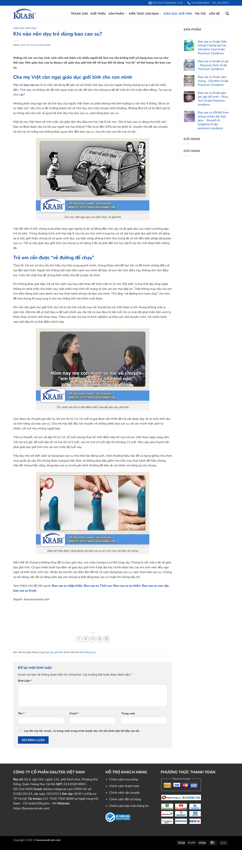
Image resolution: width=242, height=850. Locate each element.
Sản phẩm (116, 14)
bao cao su (31, 85)
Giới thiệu (98, 14)
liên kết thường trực (85, 652)
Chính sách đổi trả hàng (125, 799)
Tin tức (200, 14)
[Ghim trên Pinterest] (99, 639)
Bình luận (25, 681)
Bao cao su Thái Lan (98, 586)
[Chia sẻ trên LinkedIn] (106, 639)
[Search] (227, 14)
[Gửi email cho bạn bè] (93, 639)
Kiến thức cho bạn (143, 14)
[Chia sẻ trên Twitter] (86, 639)
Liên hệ (214, 14)
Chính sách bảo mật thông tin (129, 806)
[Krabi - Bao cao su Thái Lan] (24, 14)
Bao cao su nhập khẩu (67, 586)
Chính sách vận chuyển (124, 793)
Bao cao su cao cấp (155, 586)
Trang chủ (79, 14)
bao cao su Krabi (24, 591)
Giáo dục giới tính (178, 14)
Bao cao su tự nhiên (126, 586)
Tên (21, 713)
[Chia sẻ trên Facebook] (79, 639)
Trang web (128, 713)
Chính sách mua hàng (123, 779)
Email (74, 713)
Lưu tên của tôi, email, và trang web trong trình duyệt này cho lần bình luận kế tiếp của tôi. (82, 731)
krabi (47, 45)
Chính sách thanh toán (124, 786)
